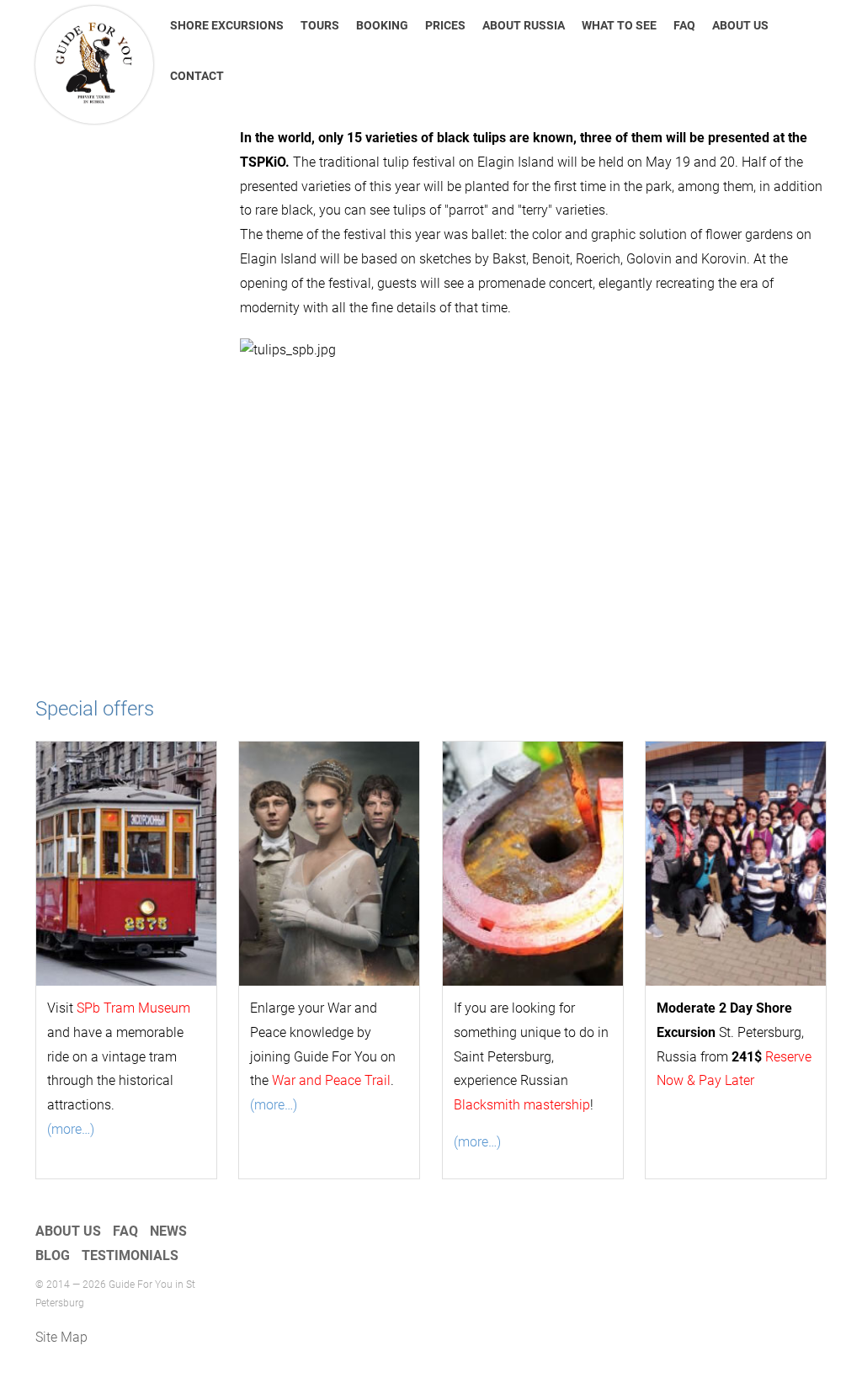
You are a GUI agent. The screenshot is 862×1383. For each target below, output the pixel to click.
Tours (320, 25)
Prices (445, 25)
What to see (619, 25)
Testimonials (130, 1255)
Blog (52, 1255)
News (168, 1231)
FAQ (684, 25)
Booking (382, 25)
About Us (740, 25)
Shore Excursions (227, 25)
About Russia (523, 25)
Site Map (61, 1337)
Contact (197, 75)
